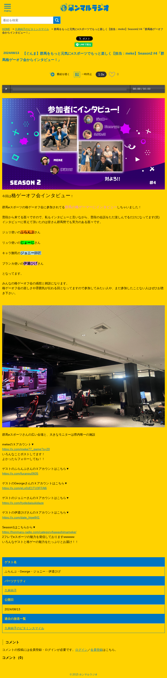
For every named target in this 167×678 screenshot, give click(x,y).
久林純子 (11, 590)
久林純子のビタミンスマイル (32, 29)
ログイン (81, 649)
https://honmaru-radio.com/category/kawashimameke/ (39, 532)
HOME (6, 29)
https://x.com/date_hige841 (21, 517)
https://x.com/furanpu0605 (20, 473)
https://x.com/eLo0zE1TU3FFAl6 (24, 488)
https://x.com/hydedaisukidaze (23, 503)
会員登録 (96, 649)
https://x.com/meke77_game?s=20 (26, 449)
